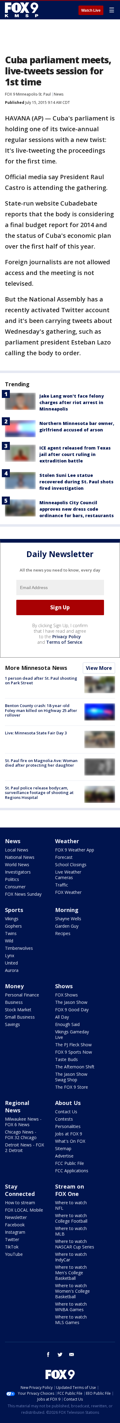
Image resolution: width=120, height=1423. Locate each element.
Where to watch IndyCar (71, 1257)
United (11, 963)
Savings (12, 1024)
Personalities (68, 1126)
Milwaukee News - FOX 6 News (23, 1121)
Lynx (9, 955)
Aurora (11, 970)
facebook (48, 1354)
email (72, 1354)
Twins (11, 933)
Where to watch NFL (71, 1205)
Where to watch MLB (71, 1231)
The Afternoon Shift (74, 1067)
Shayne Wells (68, 919)
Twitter (12, 1239)
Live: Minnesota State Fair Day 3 (36, 733)
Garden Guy (66, 926)
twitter (60, 1354)
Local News (16, 850)
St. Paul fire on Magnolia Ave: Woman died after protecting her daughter (41, 763)
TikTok (11, 1247)
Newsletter (16, 1217)
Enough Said (67, 1024)
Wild (9, 941)
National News (19, 857)
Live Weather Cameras (68, 874)
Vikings (11, 919)
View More (99, 668)
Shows (64, 986)
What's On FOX (70, 1141)
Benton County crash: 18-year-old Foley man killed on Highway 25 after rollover (41, 710)
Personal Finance (22, 995)
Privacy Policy (66, 636)
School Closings (70, 864)
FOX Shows (66, 995)
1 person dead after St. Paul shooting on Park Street (41, 680)
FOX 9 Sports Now (73, 1052)
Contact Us (66, 1111)
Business (14, 1002)
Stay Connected (20, 1190)
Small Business (20, 1017)
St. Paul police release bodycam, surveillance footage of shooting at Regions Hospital (39, 792)
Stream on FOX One (69, 1190)
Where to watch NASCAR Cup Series (74, 1244)
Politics (12, 879)
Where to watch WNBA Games (71, 1306)
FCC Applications (71, 1170)
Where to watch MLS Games (71, 1319)
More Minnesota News (36, 667)
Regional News (17, 1106)
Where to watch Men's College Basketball (71, 1272)
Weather (67, 841)
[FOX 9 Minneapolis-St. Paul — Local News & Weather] (23, 9)
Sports (14, 910)
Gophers (13, 926)
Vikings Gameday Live (72, 1034)
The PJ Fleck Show (73, 1045)
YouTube (14, 1254)
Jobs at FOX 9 (68, 1134)
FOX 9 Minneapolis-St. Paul (28, 94)
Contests (64, 1119)
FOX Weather (68, 892)
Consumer (15, 887)
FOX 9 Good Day (72, 1009)
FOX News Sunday (23, 894)
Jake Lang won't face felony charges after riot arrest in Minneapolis (71, 402)
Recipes (62, 933)
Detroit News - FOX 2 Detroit (24, 1147)
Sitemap (63, 1148)
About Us (68, 1103)
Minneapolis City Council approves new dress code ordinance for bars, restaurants (76, 509)
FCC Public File (69, 1163)
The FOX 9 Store (71, 1087)
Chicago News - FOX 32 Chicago (21, 1134)
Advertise (64, 1156)
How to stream (20, 1202)
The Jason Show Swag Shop (71, 1077)
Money (14, 986)
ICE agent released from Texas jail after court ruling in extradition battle (75, 454)
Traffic (61, 885)
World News (17, 864)
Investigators (18, 872)
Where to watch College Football (71, 1218)
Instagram (15, 1232)
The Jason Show (71, 1002)
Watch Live (91, 10)
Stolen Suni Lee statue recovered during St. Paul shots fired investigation (76, 481)
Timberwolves (19, 948)
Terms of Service (64, 642)
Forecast (64, 857)
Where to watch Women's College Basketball (72, 1291)
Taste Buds (66, 1059)
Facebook (15, 1225)
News (58, 94)
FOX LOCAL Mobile (24, 1210)
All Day (62, 1017)
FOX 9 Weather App (74, 850)
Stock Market (18, 1009)
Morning (66, 910)
